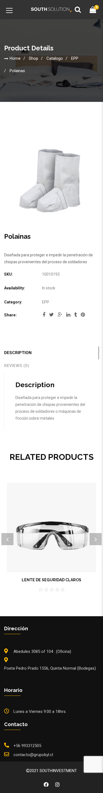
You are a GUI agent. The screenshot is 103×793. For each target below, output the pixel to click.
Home (15, 58)
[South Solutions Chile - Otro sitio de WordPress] (51, 9)
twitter (51, 316)
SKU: (8, 274)
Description (18, 352)
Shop (33, 58)
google (60, 316)
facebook (44, 316)
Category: (13, 302)
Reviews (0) (16, 365)
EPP (74, 58)
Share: (10, 315)
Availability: (14, 288)
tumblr (75, 316)
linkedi (68, 316)
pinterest (83, 316)
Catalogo (54, 58)
